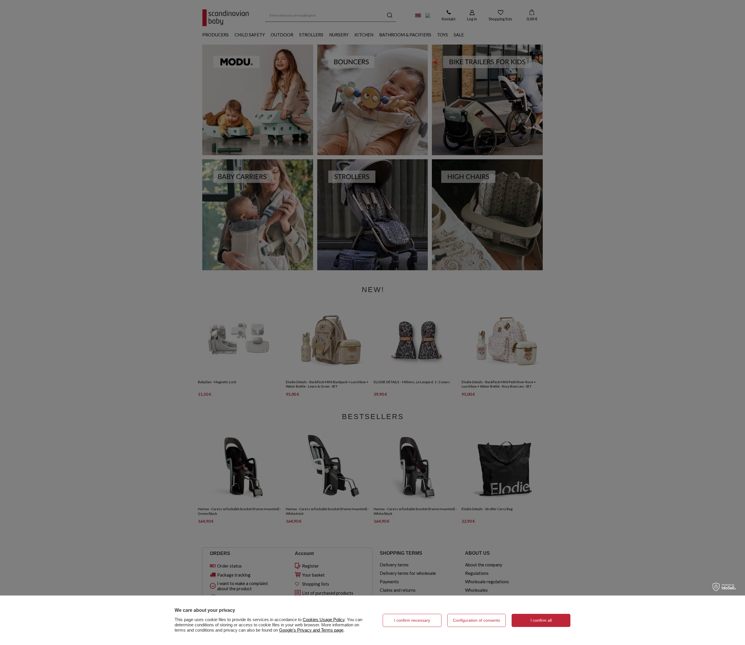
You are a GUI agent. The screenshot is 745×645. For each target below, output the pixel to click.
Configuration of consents (476, 620)
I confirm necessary (412, 620)
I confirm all (541, 620)
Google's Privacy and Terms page (311, 630)
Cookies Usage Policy (324, 619)
